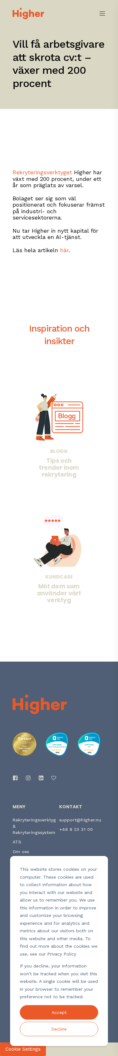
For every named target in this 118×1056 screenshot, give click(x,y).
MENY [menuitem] (19, 807)
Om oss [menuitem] (21, 851)
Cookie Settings (23, 1049)
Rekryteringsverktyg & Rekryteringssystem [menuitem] (34, 826)
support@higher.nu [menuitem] (80, 819)
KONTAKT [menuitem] (70, 807)
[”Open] (102, 13)
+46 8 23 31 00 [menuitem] (76, 829)
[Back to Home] (28, 12)
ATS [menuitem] (17, 841)
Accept (59, 1012)
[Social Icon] (17, 778)
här (64, 250)
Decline (59, 1029)
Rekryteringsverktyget (42, 172)
